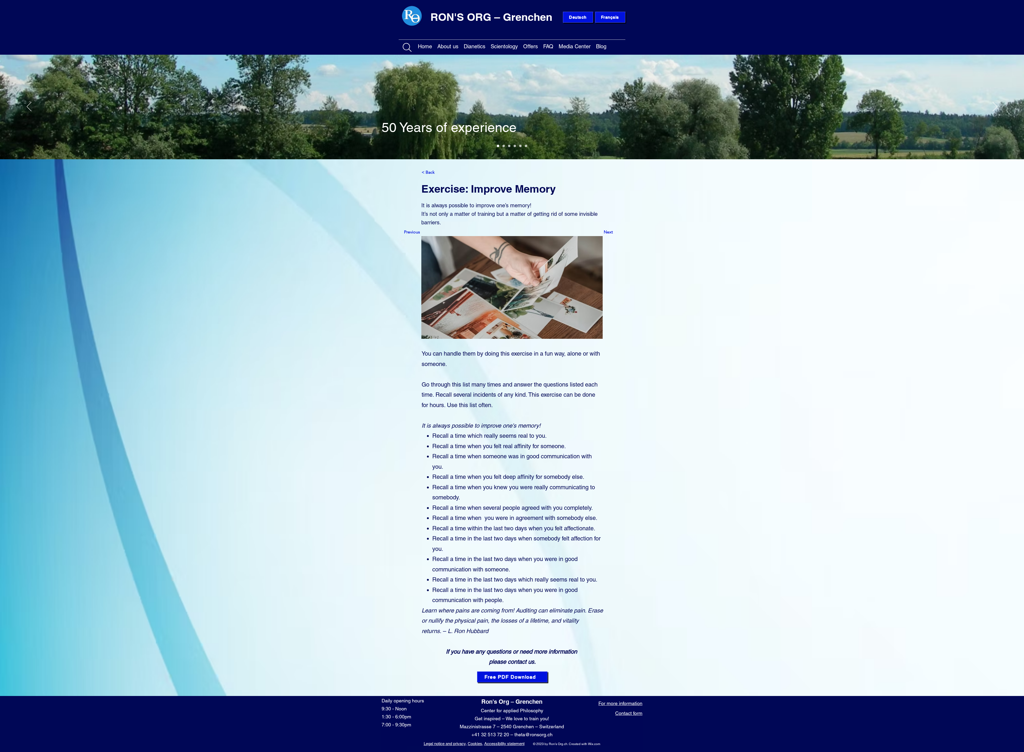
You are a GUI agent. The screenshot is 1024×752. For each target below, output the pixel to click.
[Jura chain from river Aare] (526, 146)
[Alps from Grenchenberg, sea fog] (509, 146)
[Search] (407, 47)
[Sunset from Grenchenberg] (515, 146)
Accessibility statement (504, 743)
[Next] (995, 107)
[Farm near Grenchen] (503, 146)
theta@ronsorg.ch (533, 734)
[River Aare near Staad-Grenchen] (498, 146)
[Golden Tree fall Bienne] (520, 146)
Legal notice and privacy (445, 743)
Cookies (475, 743)
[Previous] (29, 107)
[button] (448, 45)
